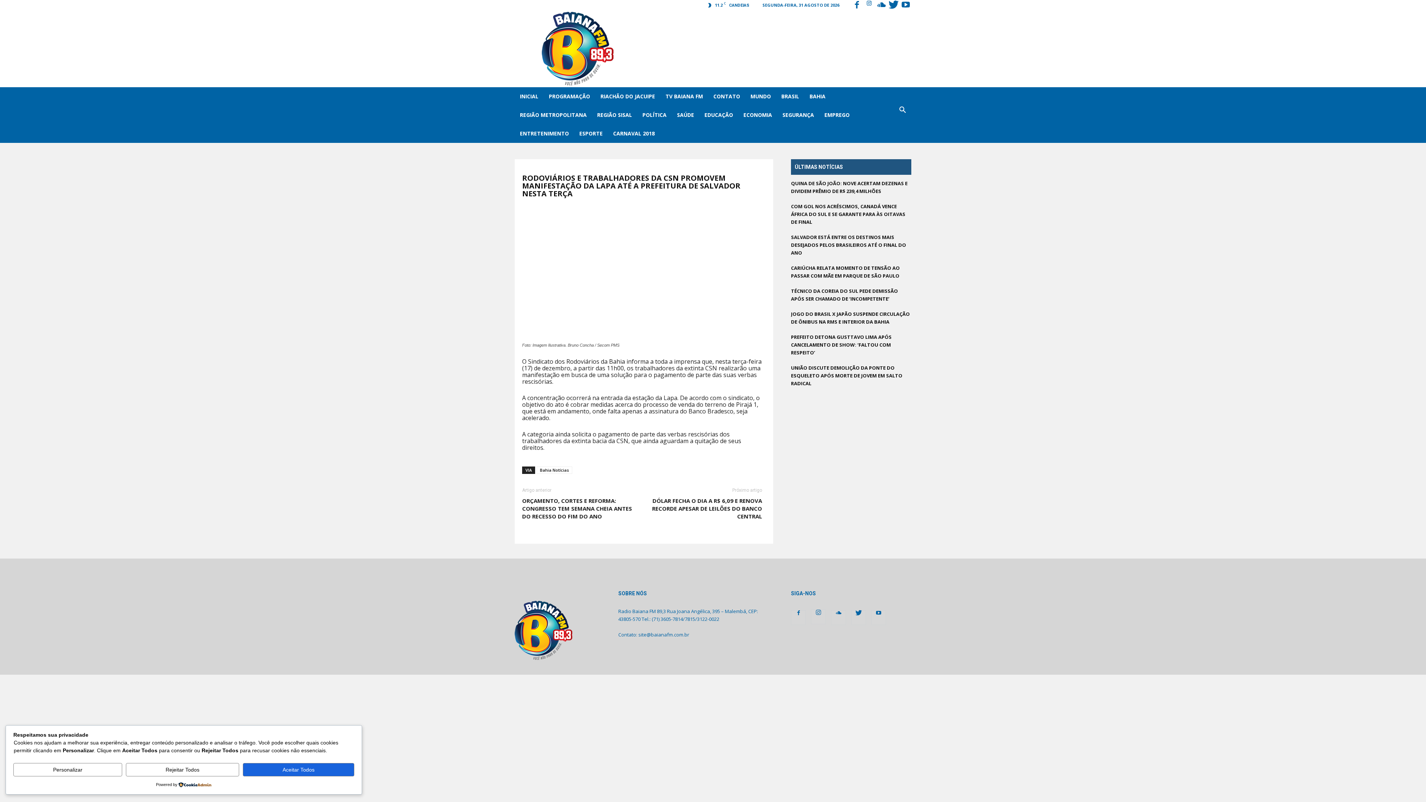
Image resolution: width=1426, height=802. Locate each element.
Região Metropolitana (553, 114)
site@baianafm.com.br (663, 634)
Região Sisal (614, 114)
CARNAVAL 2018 (634, 133)
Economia (757, 114)
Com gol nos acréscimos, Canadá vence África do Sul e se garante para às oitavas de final (848, 214)
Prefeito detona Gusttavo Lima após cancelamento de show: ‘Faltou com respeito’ (841, 345)
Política (654, 114)
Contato (726, 96)
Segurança (798, 114)
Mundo (761, 96)
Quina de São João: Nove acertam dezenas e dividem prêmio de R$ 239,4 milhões (849, 187)
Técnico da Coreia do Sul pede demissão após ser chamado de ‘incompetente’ (844, 295)
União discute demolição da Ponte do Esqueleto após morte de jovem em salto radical (846, 375)
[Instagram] (869, 5)
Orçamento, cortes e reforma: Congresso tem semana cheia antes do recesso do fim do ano (577, 508)
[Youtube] (905, 5)
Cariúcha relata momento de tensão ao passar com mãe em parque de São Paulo (845, 272)
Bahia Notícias (554, 470)
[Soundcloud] (881, 5)
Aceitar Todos (299, 770)
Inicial (529, 96)
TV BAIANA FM (684, 96)
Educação (718, 114)
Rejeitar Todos (182, 770)
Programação (569, 96)
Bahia (818, 96)
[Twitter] (893, 5)
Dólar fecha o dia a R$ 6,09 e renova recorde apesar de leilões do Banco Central (707, 508)
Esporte (591, 133)
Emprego (837, 114)
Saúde (685, 114)
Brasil (790, 96)
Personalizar (67, 770)
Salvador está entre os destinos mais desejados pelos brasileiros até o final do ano (848, 245)
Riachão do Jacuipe (627, 96)
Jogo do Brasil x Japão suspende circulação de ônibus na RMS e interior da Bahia (850, 318)
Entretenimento (544, 133)
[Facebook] (856, 5)
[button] (902, 115)
